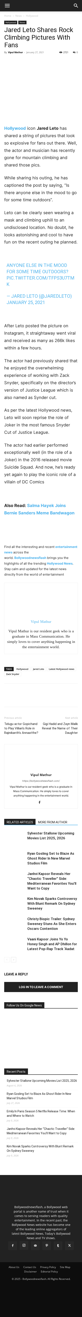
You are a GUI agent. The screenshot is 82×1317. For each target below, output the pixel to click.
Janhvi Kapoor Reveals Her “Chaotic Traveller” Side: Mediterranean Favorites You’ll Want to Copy (41, 1131)
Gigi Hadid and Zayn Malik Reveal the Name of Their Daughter (60, 728)
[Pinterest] (28, 62)
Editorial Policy (49, 1271)
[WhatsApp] (37, 62)
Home (7, 16)
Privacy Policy (48, 1267)
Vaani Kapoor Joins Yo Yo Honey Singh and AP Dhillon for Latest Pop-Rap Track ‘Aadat (52, 944)
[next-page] (13, 959)
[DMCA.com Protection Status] (41, 1312)
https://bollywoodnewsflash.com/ (41, 780)
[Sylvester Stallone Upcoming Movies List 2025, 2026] (14, 838)
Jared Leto (38, 669)
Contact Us (29, 1267)
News (18, 16)
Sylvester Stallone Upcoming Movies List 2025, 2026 (42, 1080)
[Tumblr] (58, 1245)
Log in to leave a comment (41, 987)
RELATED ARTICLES (20, 822)
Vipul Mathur (15, 52)
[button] (7, 5)
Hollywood (32, 16)
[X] (18, 62)
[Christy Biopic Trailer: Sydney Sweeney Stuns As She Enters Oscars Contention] (14, 924)
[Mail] (35, 1245)
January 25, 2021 (26, 302)
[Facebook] (8, 62)
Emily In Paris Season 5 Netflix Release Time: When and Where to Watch (41, 1113)
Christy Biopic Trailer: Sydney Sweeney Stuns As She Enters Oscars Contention (51, 924)
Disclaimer (30, 1271)
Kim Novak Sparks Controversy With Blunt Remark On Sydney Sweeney (52, 903)
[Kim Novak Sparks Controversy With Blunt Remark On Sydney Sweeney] (14, 903)
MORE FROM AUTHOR (52, 822)
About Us (14, 1267)
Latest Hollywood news (61, 669)
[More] (47, 62)
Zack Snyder (12, 674)
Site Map (65, 1267)
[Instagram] (24, 1245)
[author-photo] (41, 769)
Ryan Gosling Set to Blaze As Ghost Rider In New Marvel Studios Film (50, 858)
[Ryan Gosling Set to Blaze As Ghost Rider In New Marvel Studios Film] (14, 858)
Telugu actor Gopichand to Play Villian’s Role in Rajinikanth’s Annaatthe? (21, 728)
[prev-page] (6, 959)
